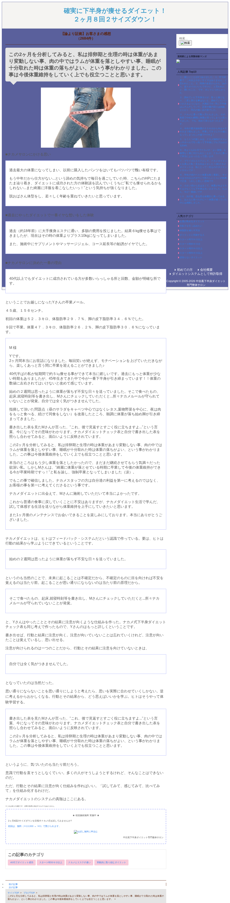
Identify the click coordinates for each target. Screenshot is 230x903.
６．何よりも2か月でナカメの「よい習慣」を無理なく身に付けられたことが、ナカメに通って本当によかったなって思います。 (203, 153)
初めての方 (185, 269)
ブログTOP (29, 893)
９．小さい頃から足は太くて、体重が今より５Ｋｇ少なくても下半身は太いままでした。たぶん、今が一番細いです (203, 188)
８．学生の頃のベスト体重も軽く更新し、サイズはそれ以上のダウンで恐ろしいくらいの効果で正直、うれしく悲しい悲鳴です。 (203, 178)
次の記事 (13, 887)
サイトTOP (13, 893)
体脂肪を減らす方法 (190, 230)
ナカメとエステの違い (79, 862)
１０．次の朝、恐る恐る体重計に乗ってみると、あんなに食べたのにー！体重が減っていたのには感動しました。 (203, 199)
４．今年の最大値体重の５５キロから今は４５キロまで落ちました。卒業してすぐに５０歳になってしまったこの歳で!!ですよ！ (203, 131)
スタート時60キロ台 (190, 244)
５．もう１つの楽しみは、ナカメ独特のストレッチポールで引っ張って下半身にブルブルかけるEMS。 (203, 142)
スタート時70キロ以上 (191, 239)
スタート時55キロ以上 (191, 248)
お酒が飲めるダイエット (192, 221)
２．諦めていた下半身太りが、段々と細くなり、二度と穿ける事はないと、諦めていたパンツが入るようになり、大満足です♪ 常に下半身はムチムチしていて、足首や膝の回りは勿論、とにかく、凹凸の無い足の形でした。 (203, 103)
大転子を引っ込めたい (191, 226)
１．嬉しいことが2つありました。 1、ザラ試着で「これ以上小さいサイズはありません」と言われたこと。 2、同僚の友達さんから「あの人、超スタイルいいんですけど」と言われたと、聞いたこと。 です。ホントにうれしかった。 (203, 85)
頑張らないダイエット (191, 257)
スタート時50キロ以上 (50, 862)
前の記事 (13, 884)
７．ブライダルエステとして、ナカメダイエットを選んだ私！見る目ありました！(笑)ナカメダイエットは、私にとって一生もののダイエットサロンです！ (203, 166)
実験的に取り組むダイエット (111, 862)
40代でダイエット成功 (21, 862)
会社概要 (206, 269)
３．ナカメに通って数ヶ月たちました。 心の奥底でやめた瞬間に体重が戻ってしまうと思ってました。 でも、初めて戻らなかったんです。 (203, 119)
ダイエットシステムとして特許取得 (197, 273)
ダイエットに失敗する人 (192, 235)
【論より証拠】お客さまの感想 (86, 34)
